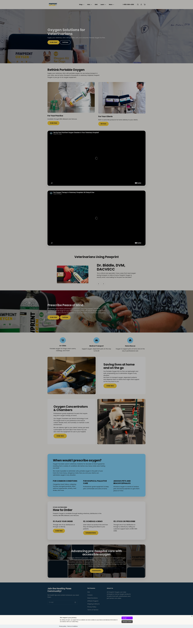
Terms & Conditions (72, 626)
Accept (125, 618)
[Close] (192, 616)
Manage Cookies (127, 621)
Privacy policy (62, 626)
